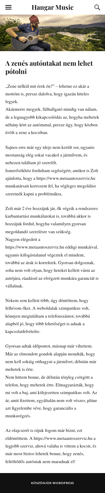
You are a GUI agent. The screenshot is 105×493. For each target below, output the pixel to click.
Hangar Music (53, 7)
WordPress (63, 483)
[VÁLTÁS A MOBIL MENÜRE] (8, 7)
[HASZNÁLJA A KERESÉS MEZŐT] (97, 7)
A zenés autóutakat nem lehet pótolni (49, 67)
